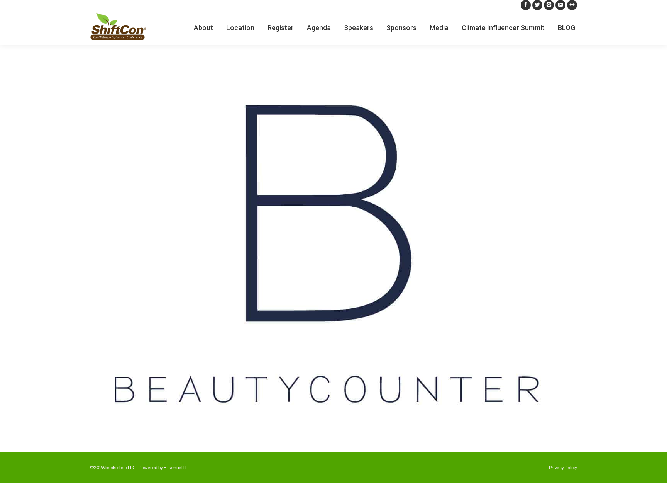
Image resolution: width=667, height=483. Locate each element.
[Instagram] (549, 5)
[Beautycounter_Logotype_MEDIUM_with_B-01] (333, 247)
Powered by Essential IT (163, 467)
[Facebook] (526, 5)
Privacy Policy (563, 467)
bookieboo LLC (120, 467)
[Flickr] (572, 5)
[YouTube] (560, 5)
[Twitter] (537, 5)
